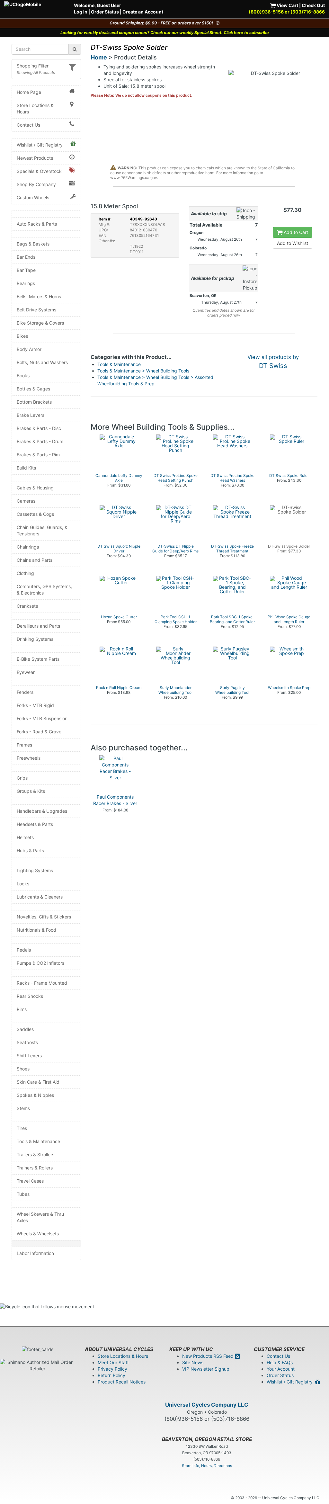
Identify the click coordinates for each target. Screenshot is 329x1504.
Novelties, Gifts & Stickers (44, 916)
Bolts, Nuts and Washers (42, 362)
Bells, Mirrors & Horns (39, 296)
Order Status (105, 11)
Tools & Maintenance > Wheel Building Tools (143, 370)
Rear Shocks (30, 996)
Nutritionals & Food (36, 930)
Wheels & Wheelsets (38, 1233)
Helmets (25, 837)
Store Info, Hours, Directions (207, 1465)
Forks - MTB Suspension (42, 718)
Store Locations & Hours (35, 108)
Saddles (25, 1029)
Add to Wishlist (292, 243)
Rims (22, 1009)
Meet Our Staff (113, 1362)
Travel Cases (30, 1181)
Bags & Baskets (33, 243)
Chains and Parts (34, 560)
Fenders (25, 692)
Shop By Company (36, 184)
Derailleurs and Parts (38, 626)
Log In (80, 11)
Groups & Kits (31, 791)
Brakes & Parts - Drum (40, 441)
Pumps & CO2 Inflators (40, 963)
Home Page (29, 92)
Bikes (22, 336)
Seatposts (27, 1042)
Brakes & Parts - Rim (38, 454)
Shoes (23, 1068)
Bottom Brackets (34, 402)
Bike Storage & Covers (40, 323)
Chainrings (28, 547)
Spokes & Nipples (35, 1095)
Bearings (26, 283)
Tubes (23, 1194)
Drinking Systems (35, 639)
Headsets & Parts (35, 824)
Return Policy (111, 1375)
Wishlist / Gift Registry (40, 145)
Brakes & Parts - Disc (39, 428)
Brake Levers (30, 415)
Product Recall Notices (122, 1381)
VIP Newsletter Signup (205, 1369)
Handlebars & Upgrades (42, 811)
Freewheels (28, 758)
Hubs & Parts (30, 850)
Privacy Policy (112, 1369)
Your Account (281, 1369)
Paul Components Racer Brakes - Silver (115, 800)
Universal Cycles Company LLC (206, 1404)
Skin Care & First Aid (38, 1082)
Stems (23, 1108)
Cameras (26, 501)
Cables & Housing (35, 487)
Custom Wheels (33, 197)
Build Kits (26, 467)
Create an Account (142, 11)
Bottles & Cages (33, 388)
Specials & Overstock (39, 171)
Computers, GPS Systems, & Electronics (44, 589)
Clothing (25, 573)
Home (99, 57)
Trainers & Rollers (35, 1167)
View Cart (287, 5)
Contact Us (28, 125)
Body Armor (29, 349)
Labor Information (35, 1253)
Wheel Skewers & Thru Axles (40, 1217)
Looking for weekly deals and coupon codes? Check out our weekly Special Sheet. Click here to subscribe (164, 32)
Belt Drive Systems (36, 309)
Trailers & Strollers (35, 1154)
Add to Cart (295, 232)
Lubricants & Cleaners (40, 897)
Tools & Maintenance (38, 1141)
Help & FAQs (280, 1362)
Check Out (313, 5)
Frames (24, 745)
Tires (22, 1128)
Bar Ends (26, 257)
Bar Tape (26, 270)
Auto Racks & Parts (37, 224)
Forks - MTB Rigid (35, 705)
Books (23, 375)
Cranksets (27, 606)
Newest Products (35, 158)
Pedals (24, 950)
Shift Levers (29, 1055)
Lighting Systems (35, 870)
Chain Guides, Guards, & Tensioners (42, 530)
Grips (22, 778)
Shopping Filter (33, 65)
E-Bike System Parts (38, 659)
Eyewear (26, 672)
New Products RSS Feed (208, 1356)
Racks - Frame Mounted (42, 983)
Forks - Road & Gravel (39, 731)
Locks (23, 883)
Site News (192, 1362)
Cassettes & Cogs (35, 514)
